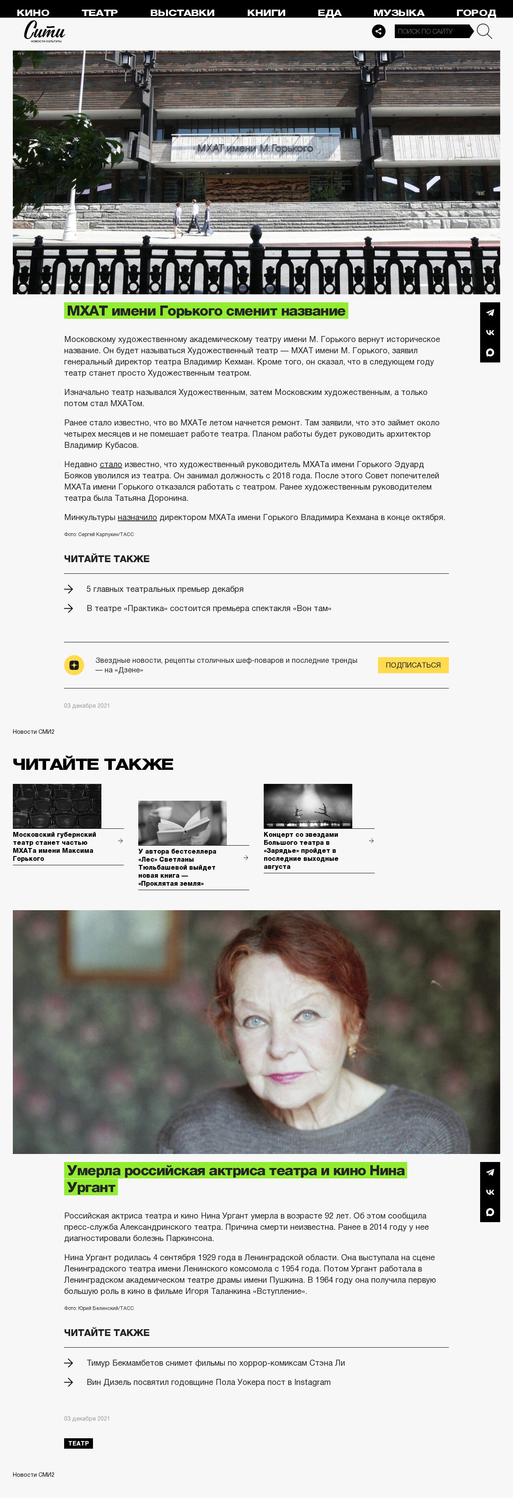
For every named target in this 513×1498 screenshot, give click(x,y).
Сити (45, 31)
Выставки (182, 13)
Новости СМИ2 (34, 732)
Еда (329, 13)
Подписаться (413, 665)
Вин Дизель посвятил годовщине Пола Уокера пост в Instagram (209, 1382)
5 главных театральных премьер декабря (165, 589)
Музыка (399, 13)
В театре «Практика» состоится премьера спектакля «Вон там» (209, 608)
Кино (33, 13)
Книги (266, 13)
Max (490, 352)
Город (476, 13)
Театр (99, 13)
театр (78, 1443)
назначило (137, 517)
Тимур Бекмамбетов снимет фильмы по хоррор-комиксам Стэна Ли (216, 1362)
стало (111, 464)
